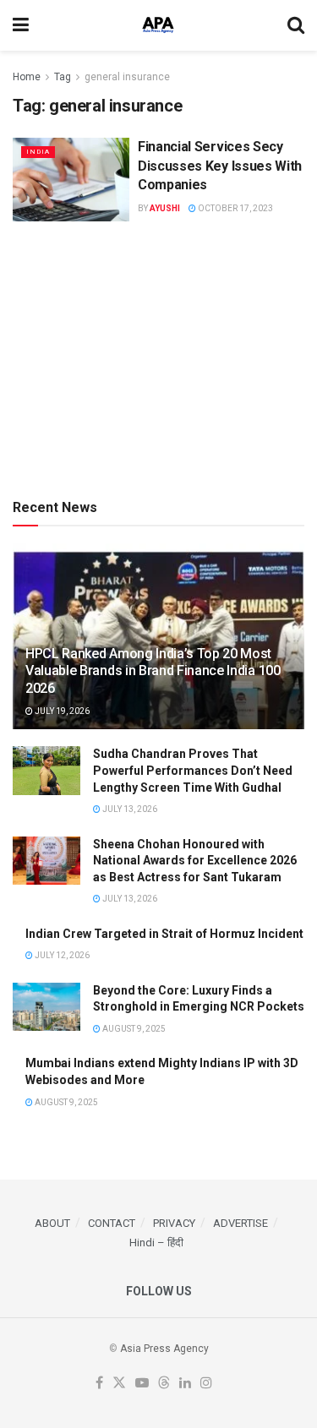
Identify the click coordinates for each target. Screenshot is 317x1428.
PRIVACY (174, 1223)
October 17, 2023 (234, 208)
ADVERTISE (240, 1223)
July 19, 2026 (61, 711)
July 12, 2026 (61, 955)
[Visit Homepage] (158, 25)
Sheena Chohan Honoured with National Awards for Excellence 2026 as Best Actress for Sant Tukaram (195, 860)
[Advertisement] (159, 356)
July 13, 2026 (129, 809)
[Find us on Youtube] (142, 1383)
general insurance (127, 77)
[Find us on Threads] (164, 1383)
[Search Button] (295, 25)
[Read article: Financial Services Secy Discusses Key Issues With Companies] (71, 179)
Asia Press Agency (164, 1348)
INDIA (38, 151)
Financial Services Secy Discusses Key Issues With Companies (220, 166)
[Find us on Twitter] (119, 1383)
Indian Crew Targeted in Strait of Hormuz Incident (164, 933)
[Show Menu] (21, 25)
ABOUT (52, 1223)
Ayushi (165, 208)
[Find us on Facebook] (99, 1383)
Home (27, 77)
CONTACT (111, 1223)
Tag (62, 77)
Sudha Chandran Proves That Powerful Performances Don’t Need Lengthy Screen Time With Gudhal (192, 770)
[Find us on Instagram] (206, 1383)
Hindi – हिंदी (156, 1242)
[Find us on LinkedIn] (185, 1383)
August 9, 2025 (133, 1028)
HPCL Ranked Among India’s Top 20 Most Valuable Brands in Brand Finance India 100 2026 (153, 671)
